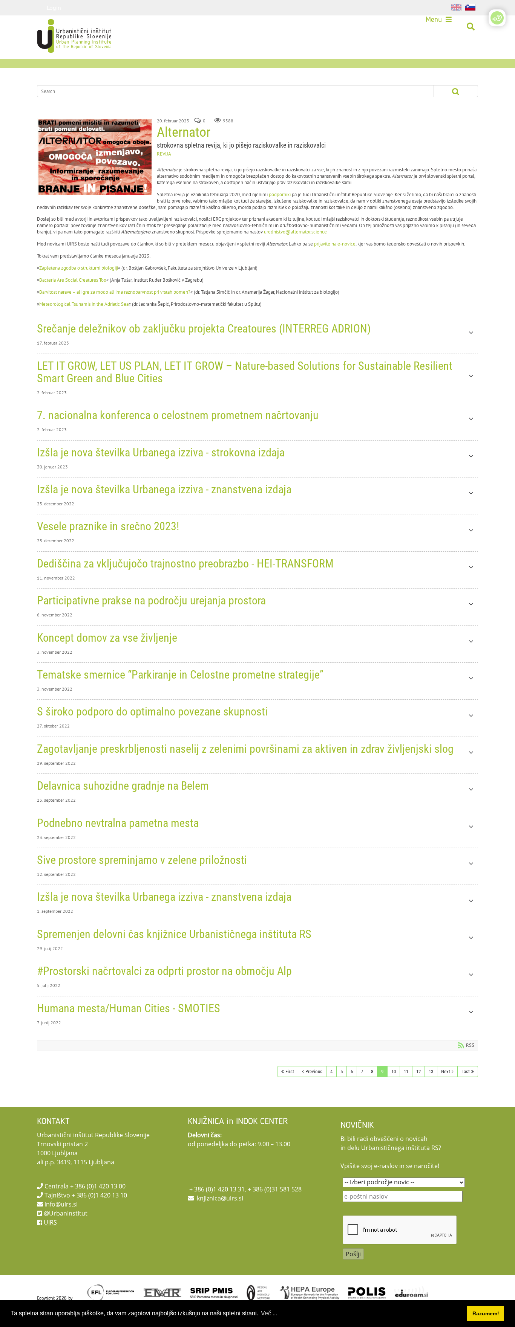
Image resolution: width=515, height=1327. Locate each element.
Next (445, 1071)
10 (393, 1071)
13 (431, 1071)
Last (465, 1071)
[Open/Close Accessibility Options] (497, 17)
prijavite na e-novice (335, 244)
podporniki (280, 194)
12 (418, 1071)
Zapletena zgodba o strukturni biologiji (78, 268)
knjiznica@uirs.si (220, 1198)
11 (406, 1071)
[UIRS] (58, 26)
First (289, 1071)
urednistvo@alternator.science (295, 232)
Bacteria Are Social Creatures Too (72, 280)
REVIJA (164, 154)
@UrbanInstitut (65, 1213)
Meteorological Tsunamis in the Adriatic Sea (84, 304)
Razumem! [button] (485, 1313)
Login (54, 7)
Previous (313, 1071)
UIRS (50, 1222)
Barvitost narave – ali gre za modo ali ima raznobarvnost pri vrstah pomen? (114, 292)
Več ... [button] (269, 1313)
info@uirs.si (61, 1204)
